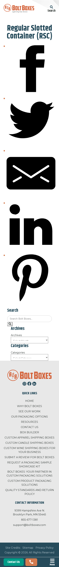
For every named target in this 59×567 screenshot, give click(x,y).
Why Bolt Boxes (29, 406)
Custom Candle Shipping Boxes (29, 442)
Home (29, 400)
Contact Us (14, 562)
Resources (29, 421)
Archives (16, 335)
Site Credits (12, 547)
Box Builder (29, 432)
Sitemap (27, 547)
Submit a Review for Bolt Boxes (29, 457)
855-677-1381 (29, 519)
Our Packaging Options (29, 416)
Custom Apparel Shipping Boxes (29, 437)
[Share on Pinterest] (31, 301)
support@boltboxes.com (29, 525)
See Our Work (29, 411)
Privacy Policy (45, 547)
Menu (52, 564)
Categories (18, 352)
